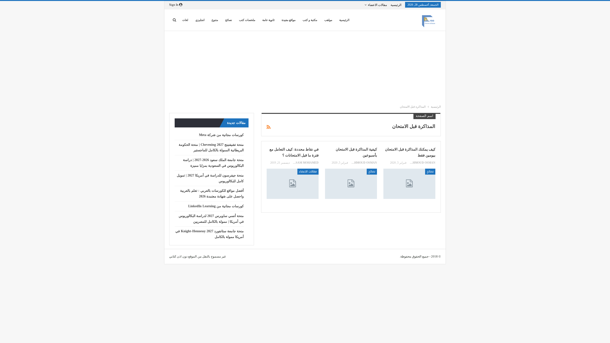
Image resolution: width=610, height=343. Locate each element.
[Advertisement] (303, 66)
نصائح (228, 20)
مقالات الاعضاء (377, 5)
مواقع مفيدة (288, 20)
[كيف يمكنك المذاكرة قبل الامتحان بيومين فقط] (409, 184)
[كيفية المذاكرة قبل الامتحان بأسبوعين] (351, 184)
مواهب (328, 20)
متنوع (215, 20)
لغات (185, 20)
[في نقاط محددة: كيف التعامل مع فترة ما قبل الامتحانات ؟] (293, 184)
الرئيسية (396, 5)
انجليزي (199, 20)
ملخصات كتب (247, 20)
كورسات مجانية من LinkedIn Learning (216, 206)
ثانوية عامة (268, 20)
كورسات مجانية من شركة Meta (221, 135)
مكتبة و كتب (310, 20)
